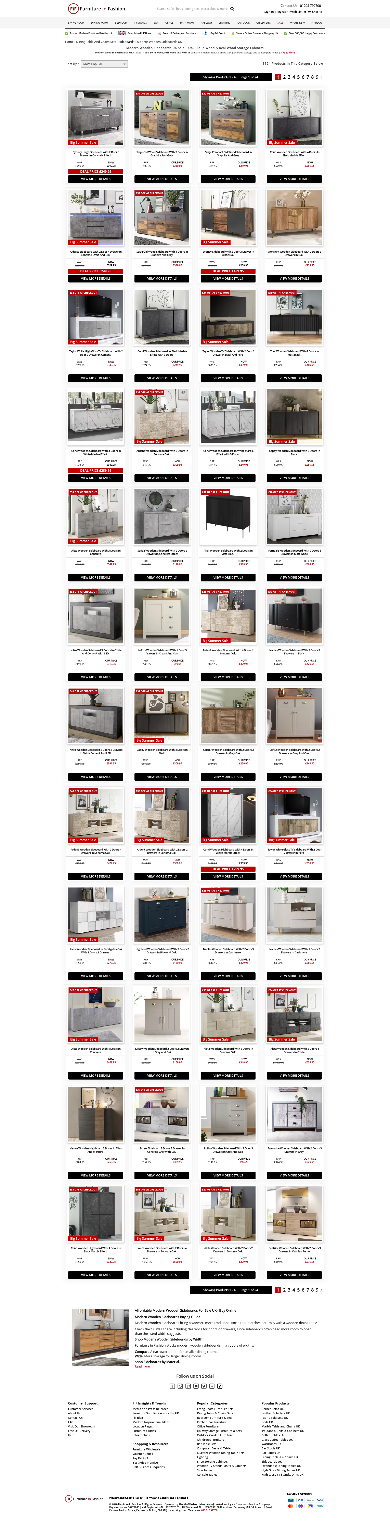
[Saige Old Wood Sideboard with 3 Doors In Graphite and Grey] (161, 118)
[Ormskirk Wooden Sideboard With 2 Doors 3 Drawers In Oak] (294, 218)
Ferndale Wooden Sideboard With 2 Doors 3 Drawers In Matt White (294, 552)
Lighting (225, 22)
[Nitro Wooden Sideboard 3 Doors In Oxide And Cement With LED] (95, 617)
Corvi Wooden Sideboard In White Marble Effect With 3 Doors (228, 452)
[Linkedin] (211, 1387)
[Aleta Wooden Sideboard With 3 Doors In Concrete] (95, 517)
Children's (263, 22)
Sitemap (182, 1498)
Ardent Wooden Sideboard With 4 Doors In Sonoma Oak (228, 652)
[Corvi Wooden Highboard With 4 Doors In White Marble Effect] (228, 816)
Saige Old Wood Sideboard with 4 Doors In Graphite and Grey (162, 253)
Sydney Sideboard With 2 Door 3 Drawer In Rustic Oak (228, 253)
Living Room (76, 22)
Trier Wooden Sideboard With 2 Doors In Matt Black (228, 552)
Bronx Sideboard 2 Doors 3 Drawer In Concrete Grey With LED (162, 1150)
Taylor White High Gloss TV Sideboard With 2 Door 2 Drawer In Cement (96, 353)
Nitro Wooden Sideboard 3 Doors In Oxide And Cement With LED (95, 652)
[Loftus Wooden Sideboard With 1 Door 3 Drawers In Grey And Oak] (228, 1115)
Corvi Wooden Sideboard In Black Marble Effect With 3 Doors (162, 353)
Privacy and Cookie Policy (125, 1498)
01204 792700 (209, 1510)
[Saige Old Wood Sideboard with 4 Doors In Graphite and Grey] (161, 218)
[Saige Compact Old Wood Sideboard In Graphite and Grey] (228, 118)
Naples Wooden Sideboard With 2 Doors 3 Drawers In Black (294, 652)
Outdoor (243, 22)
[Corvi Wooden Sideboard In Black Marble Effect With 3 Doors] (161, 318)
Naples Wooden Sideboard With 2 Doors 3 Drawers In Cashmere (228, 951)
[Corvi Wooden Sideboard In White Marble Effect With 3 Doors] (228, 417)
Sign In (269, 11)
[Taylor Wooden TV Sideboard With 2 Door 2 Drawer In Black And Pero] (228, 318)
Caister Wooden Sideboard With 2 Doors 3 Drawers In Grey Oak (228, 751)
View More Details (95, 179)
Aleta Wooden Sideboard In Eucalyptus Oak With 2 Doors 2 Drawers (96, 951)
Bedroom (121, 22)
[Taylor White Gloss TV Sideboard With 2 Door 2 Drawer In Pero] (294, 816)
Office (169, 22)
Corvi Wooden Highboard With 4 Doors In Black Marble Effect (96, 1250)
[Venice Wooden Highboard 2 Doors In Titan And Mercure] (95, 1115)
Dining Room (99, 22)
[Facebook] (172, 1387)
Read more (142, 1366)
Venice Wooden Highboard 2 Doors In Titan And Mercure (96, 1150)
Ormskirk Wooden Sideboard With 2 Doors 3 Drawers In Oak (294, 253)
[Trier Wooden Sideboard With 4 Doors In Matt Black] (294, 318)
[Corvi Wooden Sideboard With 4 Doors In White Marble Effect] (95, 417)
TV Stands (140, 22)
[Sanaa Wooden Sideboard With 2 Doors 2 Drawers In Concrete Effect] (161, 517)
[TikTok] (219, 1387)
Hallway (206, 22)
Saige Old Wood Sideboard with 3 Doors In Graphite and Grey (162, 154)
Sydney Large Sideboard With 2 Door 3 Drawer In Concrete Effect (96, 154)
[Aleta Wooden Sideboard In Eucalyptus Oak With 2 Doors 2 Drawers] (95, 915)
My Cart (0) (314, 11)
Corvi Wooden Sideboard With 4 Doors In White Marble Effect (96, 452)
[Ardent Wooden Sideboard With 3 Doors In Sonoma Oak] (161, 417)
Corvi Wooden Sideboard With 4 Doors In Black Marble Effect (295, 154)
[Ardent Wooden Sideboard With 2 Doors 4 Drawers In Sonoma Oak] (95, 816)
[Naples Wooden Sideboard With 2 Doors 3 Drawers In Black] (294, 617)
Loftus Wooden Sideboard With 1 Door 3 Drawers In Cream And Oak (162, 652)
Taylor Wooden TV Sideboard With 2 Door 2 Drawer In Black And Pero (229, 353)
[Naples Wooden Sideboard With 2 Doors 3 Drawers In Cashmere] (228, 915)
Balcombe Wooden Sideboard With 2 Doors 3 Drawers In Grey (295, 1150)
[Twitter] (204, 1387)
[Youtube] (196, 1387)
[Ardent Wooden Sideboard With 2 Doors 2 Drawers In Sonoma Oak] (161, 816)
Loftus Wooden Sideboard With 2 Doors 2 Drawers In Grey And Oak (295, 751)
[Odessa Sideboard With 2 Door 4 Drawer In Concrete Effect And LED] (95, 218)
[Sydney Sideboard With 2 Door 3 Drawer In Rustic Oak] (228, 218)
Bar (156, 22)
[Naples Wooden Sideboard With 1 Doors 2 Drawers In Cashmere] (294, 915)
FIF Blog (316, 22)
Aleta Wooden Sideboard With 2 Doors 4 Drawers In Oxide (295, 1050)
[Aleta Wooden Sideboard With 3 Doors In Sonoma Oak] (228, 1015)
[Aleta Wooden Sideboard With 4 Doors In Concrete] (95, 1015)
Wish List (296, 11)
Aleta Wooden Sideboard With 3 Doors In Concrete (96, 552)
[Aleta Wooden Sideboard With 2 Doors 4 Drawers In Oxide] (294, 1015)
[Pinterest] (188, 1387)
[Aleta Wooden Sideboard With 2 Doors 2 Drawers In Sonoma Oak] (228, 1214)
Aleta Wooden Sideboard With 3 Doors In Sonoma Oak (228, 1050)
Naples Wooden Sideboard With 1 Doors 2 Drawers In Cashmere (294, 951)
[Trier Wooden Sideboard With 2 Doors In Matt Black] (228, 517)
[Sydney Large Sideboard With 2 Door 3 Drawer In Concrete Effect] (95, 118)
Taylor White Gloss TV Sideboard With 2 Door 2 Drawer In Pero (295, 851)
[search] (232, 9)
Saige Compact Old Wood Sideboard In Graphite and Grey (228, 154)
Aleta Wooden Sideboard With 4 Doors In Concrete (96, 1050)
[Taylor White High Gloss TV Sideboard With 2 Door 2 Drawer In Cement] (95, 318)
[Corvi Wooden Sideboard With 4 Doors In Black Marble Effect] (294, 118)
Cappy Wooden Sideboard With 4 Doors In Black (162, 751)
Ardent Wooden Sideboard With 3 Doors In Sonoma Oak (162, 452)
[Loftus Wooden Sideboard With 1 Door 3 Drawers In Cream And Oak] (161, 617)
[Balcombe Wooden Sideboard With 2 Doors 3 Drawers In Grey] (294, 1115)
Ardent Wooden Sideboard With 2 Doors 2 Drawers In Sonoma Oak (162, 851)
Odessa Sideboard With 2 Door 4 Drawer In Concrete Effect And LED (96, 253)
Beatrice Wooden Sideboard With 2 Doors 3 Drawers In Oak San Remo (295, 1250)
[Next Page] (322, 77)
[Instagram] (180, 1387)
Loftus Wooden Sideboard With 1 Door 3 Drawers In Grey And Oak (228, 1150)
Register (282, 11)
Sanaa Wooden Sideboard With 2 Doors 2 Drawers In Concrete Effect (162, 552)
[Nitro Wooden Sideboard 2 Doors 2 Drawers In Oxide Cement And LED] (95, 716)
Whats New (297, 22)
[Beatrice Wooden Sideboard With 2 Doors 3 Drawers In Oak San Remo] (294, 1214)
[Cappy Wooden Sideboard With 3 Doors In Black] (294, 417)
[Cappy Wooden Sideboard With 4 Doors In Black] (161, 716)
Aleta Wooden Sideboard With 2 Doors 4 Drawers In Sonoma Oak (162, 1250)
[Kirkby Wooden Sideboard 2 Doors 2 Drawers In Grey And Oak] (161, 1015)
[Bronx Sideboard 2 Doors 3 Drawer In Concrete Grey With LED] (161, 1115)
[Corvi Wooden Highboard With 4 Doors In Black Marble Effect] (95, 1214)
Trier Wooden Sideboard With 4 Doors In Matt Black (294, 353)
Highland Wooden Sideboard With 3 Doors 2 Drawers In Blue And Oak (162, 951)
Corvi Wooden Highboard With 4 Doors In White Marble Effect (228, 851)
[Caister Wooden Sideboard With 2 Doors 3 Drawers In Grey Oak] (228, 716)
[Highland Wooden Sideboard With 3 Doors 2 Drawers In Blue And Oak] (161, 915)
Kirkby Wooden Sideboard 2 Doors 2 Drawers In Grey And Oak (162, 1050)
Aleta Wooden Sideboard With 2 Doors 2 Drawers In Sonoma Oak (228, 1250)
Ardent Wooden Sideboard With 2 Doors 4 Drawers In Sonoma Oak (96, 851)
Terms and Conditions (159, 1498)
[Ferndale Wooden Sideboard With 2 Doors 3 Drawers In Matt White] (294, 517)
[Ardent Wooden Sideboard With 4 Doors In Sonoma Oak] (228, 617)
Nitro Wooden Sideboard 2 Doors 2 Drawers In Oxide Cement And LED (96, 751)
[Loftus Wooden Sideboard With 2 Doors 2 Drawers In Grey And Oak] (294, 716)
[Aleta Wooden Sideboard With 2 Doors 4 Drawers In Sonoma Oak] (161, 1214)
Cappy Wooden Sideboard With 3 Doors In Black (294, 452)
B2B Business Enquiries (149, 1467)
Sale (280, 22)
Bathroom (187, 22)
